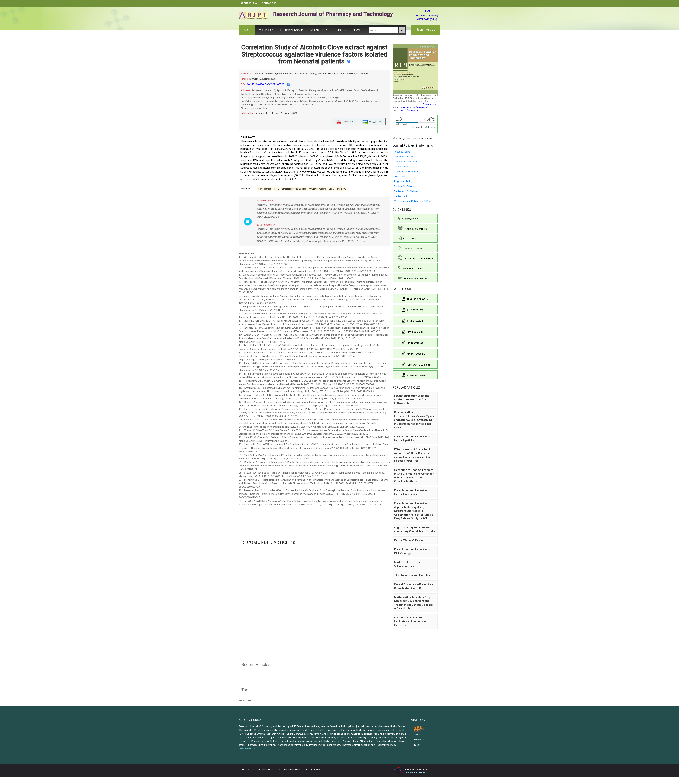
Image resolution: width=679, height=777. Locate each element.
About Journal (249, 3)
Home (246, 29)
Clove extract (264, 189)
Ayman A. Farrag (283, 73)
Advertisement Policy (406, 171)
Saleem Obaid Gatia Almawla (352, 73)
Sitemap (315, 769)
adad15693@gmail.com (263, 78)
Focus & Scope (402, 151)
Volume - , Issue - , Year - (276, 113)
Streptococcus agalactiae (294, 189)
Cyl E (276, 189)
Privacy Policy (401, 166)
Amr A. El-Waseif (326, 73)
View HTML (375, 121)
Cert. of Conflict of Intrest (418, 258)
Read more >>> (430, 104)
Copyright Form (412, 248)
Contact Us (269, 3)
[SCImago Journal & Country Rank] (412, 138)
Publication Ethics (404, 186)
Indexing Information (415, 278)
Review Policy (401, 196)
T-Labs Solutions (415, 772)
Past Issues (266, 29)
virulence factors (317, 189)
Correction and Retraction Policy (412, 201)
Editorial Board (291, 29)
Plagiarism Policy (403, 181)
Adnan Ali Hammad (263, 73)
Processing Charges (412, 268)
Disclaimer (399, 176)
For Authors (319, 29)
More (340, 29)
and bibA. (341, 189)
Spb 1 (331, 189)
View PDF (347, 121)
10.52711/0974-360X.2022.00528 (265, 84)
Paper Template (411, 238)
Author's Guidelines (415, 229)
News (356, 29)
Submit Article (425, 29)
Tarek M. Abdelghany (304, 73)
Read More (245, 748)
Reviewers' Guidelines (406, 191)
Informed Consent (404, 156)
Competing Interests (405, 161)
